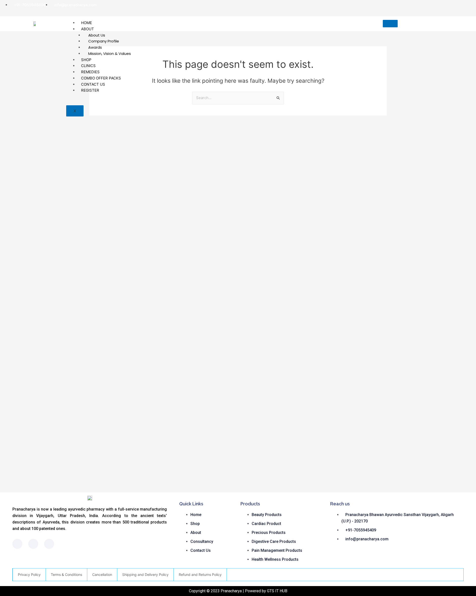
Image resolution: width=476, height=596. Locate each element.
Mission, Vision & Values (109, 53)
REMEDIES (90, 72)
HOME (86, 22)
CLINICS (88, 65)
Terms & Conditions (66, 574)
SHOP (86, 59)
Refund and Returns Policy (200, 574)
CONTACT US (93, 84)
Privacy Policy (29, 574)
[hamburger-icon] (390, 23)
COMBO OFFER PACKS (101, 78)
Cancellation (102, 574)
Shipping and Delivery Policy (145, 574)
